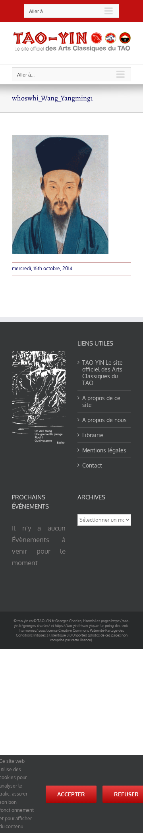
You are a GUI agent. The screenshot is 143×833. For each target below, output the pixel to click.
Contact (92, 465)
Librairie (92, 435)
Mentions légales (104, 450)
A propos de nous (104, 419)
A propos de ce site (101, 401)
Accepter (71, 794)
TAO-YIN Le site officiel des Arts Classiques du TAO (102, 372)
